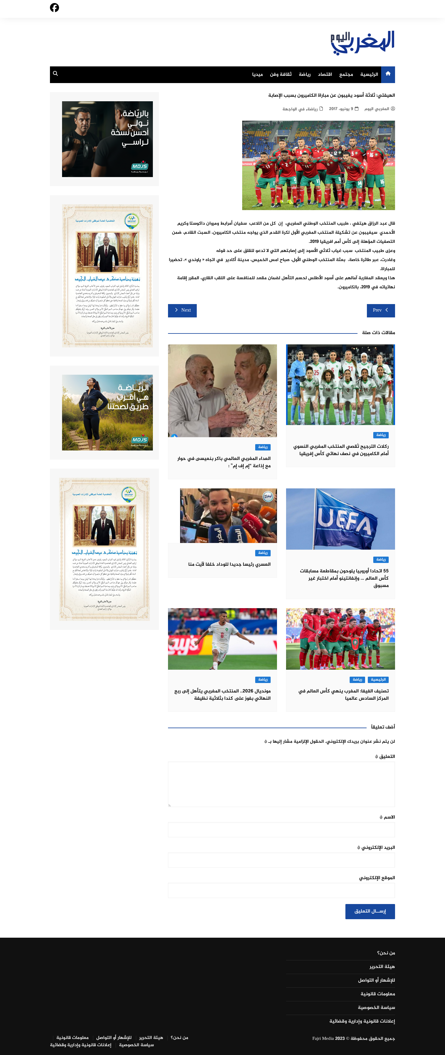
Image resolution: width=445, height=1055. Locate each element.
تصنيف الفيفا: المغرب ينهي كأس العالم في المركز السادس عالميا (343, 695)
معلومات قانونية (378, 994)
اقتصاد (325, 75)
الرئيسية (369, 75)
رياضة (305, 75)
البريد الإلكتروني (376, 848)
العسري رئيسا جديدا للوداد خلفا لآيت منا (229, 565)
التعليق (385, 757)
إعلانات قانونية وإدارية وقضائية (362, 1021)
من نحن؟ (386, 953)
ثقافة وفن (281, 75)
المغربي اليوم (376, 109)
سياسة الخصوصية (376, 1008)
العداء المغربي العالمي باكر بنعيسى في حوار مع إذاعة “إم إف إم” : (224, 462)
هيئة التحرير (382, 967)
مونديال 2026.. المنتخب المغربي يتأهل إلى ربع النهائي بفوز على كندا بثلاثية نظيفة (222, 695)
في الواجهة (293, 109)
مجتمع (346, 75)
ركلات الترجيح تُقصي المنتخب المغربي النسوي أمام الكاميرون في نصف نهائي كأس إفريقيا (341, 450)
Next (186, 310)
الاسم (387, 817)
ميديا (257, 75)
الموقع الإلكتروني (377, 878)
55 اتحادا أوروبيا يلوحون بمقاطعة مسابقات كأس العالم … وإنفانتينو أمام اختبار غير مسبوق (344, 578)
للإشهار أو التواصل (376, 980)
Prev (377, 310)
